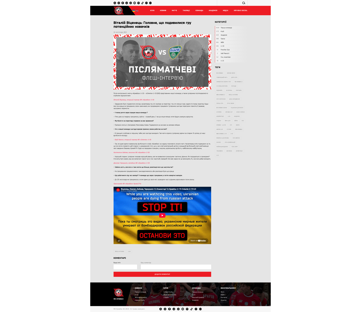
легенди (233, 86)
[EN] (137, 10)
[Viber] (138, 3)
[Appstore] (115, 3)
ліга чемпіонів (220, 99)
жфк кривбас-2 (220, 94)
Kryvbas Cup (228, 112)
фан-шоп (227, 120)
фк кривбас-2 (238, 81)
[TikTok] (142, 3)
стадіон (218, 120)
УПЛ (243, 120)
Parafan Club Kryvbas (222, 138)
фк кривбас (219, 73)
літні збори (230, 103)
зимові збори (231, 73)
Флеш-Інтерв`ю (119, 251)
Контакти (224, 297)
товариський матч (221, 77)
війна (236, 120)
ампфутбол (239, 151)
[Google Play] (119, 3)
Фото (222, 292)
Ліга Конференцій (230, 142)
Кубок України (240, 112)
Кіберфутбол (220, 116)
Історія (229, 129)
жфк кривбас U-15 (221, 133)
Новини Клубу (140, 300)
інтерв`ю (218, 112)
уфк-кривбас (238, 129)
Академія (237, 116)
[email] (146, 3)
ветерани (229, 151)
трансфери (219, 151)
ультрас (218, 142)
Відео (222, 295)
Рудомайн (219, 90)
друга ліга (234, 77)
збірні (238, 125)
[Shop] (150, 3)
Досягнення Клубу (169, 295)
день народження (234, 99)
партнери (238, 90)
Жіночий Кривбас (141, 297)
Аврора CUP (219, 129)
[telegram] (126, 3)
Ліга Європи (236, 138)
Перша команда (140, 292)
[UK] (133, 10)
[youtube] (134, 3)
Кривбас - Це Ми (221, 125)
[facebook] (122, 3)
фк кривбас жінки (221, 107)
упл (231, 125)
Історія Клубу (168, 292)
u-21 (217, 155)
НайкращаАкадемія (222, 146)
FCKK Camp (234, 146)
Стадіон (166, 297)
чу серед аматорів (221, 86)
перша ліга (219, 103)
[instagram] (130, 3)
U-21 (136, 295)
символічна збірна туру (223, 81)
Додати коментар (162, 274)
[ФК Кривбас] (119, 10)
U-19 (129, 251)
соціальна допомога (237, 107)
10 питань (229, 90)
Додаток (223, 300)
